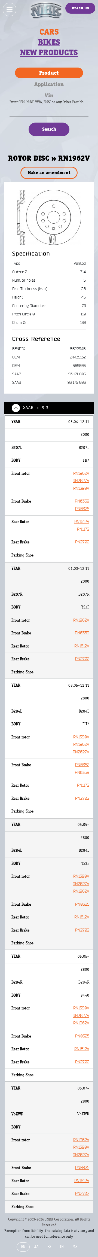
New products (49, 52)
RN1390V (81, 488)
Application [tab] (49, 84)
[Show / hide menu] (9, 9)
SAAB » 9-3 (35, 407)
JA (36, 1246)
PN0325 (82, 509)
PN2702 (82, 542)
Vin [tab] (49, 95)
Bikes (49, 42)
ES (49, 1246)
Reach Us (80, 8)
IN (62, 1246)
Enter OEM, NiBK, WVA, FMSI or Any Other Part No (52, 104)
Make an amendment (49, 172)
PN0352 (82, 765)
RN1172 (83, 529)
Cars (49, 32)
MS (74, 1246)
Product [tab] (49, 72)
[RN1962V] (49, 217)
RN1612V (81, 521)
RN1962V (81, 473)
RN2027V (81, 480)
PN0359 (82, 501)
